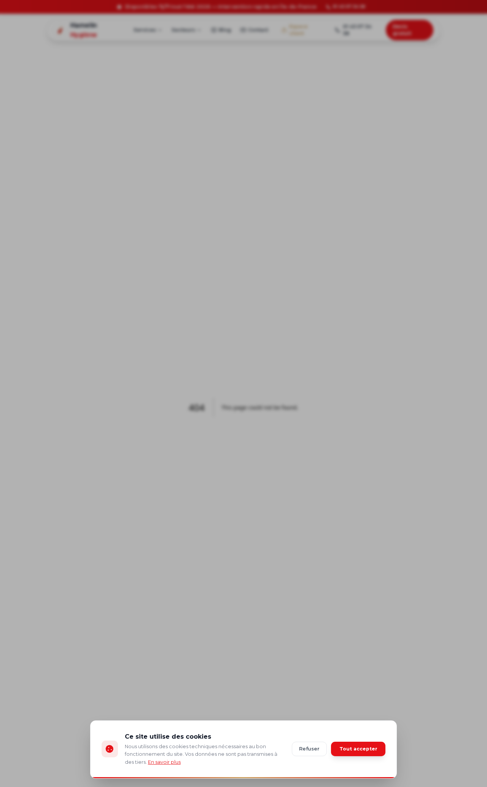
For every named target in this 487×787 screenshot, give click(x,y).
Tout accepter (358, 749)
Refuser (309, 749)
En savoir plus (164, 762)
